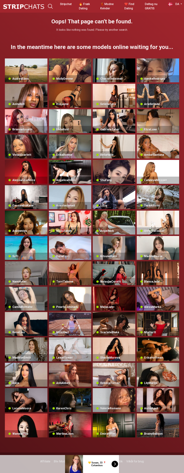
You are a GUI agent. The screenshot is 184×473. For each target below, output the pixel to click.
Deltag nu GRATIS (151, 6)
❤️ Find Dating (129, 6)
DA (176, 4)
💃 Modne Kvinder (107, 6)
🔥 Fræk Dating (84, 6)
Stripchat (66, 4)
